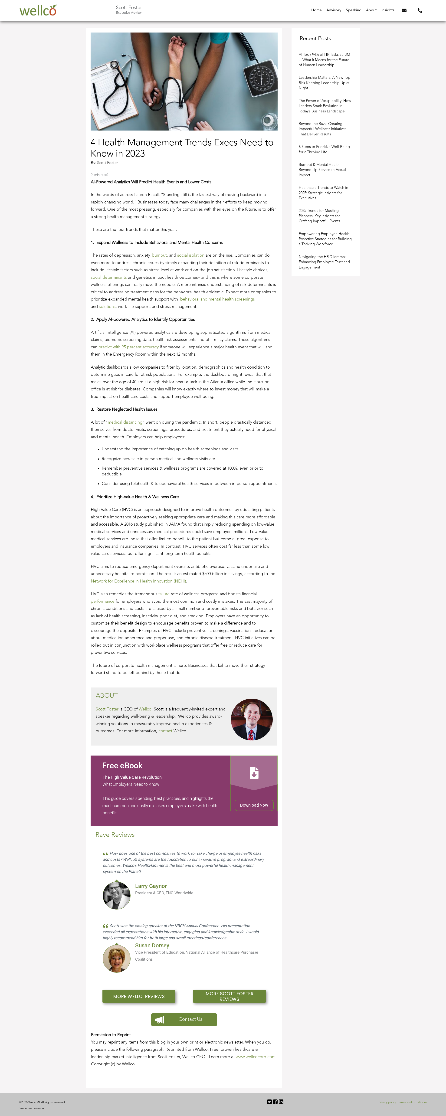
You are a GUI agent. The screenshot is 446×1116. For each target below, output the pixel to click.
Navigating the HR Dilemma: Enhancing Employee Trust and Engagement (324, 262)
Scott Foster (107, 163)
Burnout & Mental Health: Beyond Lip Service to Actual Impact (322, 170)
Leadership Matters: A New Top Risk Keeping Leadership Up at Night (324, 83)
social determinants (109, 277)
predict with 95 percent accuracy (128, 347)
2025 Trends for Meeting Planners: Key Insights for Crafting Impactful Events (319, 216)
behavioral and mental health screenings (217, 299)
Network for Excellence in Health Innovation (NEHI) (138, 581)
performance (103, 601)
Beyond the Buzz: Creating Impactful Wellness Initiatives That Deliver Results (322, 129)
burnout (159, 255)
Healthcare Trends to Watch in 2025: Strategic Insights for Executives (323, 193)
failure (164, 594)
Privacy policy (387, 1102)
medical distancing (125, 422)
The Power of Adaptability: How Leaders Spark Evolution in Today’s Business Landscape (325, 106)
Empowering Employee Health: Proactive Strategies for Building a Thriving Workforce (325, 239)
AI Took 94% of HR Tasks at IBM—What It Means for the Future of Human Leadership (324, 60)
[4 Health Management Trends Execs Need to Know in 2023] (184, 82)
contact (165, 731)
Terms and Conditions (412, 1102)
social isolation (190, 255)
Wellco (145, 709)
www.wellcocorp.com (255, 1057)
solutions (107, 307)
